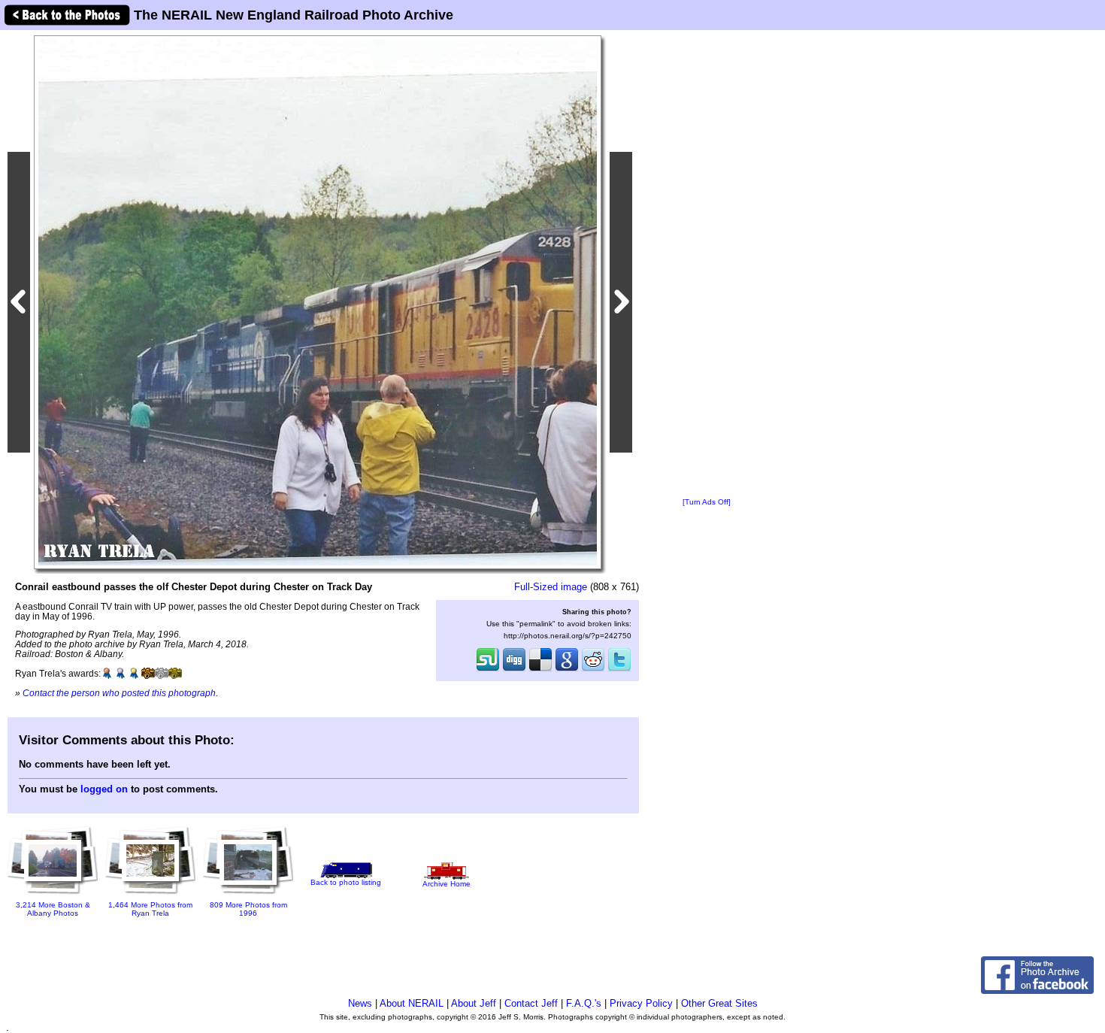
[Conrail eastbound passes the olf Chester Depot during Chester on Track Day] (317, 302)
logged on (104, 789)
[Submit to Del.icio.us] (540, 670)
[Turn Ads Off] (707, 502)
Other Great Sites (719, 1003)
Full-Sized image (550, 586)
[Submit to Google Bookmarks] (567, 670)
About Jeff (473, 1003)
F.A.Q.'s (583, 1003)
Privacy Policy (641, 1003)
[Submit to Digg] (514, 670)
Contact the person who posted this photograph (119, 693)
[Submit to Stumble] (488, 670)
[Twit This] (619, 670)
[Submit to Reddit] (593, 670)
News (360, 1003)
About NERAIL (412, 1003)
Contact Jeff (531, 1003)
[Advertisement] (706, 264)
